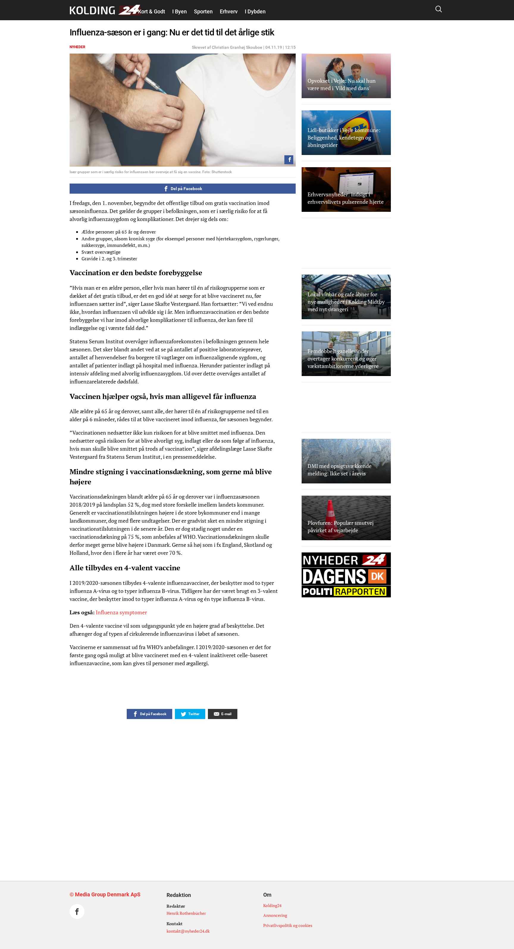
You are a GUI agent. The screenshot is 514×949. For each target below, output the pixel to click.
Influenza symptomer (121, 612)
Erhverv (229, 11)
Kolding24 (272, 905)
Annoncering (275, 915)
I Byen (179, 11)
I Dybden (255, 11)
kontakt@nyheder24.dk (188, 931)
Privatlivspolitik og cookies (287, 925)
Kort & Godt (151, 11)
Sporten (203, 11)
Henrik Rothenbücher (186, 913)
